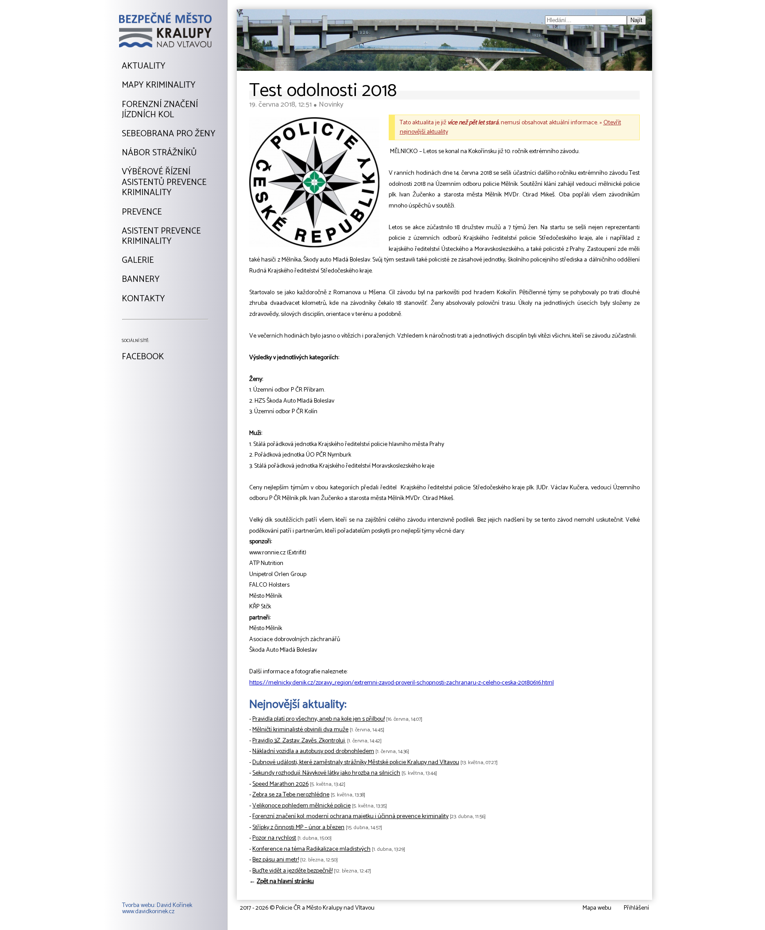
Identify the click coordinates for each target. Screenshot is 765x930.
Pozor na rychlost (274, 838)
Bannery (140, 279)
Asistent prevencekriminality (161, 236)
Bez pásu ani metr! (275, 860)
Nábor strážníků (159, 153)
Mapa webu (597, 908)
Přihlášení (636, 908)
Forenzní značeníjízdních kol (160, 110)
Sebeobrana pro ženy (168, 134)
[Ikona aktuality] (314, 184)
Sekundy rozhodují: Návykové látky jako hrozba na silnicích (326, 773)
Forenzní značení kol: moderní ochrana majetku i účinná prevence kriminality (350, 816)
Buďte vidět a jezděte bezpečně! (292, 871)
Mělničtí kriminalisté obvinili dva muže (300, 730)
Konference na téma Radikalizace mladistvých (311, 849)
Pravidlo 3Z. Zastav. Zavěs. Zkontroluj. (299, 741)
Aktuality (143, 66)
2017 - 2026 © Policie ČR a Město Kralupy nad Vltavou (307, 908)
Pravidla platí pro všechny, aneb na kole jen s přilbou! (318, 719)
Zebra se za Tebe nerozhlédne (290, 795)
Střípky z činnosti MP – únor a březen (298, 827)
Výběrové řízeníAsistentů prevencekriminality (164, 182)
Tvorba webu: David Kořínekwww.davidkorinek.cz (157, 909)
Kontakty (143, 299)
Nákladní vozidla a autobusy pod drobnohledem (313, 751)
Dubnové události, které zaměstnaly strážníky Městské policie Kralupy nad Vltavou (355, 762)
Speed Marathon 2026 (280, 784)
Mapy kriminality (158, 85)
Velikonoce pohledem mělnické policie (301, 806)
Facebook (143, 357)
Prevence (142, 212)
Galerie (138, 260)
